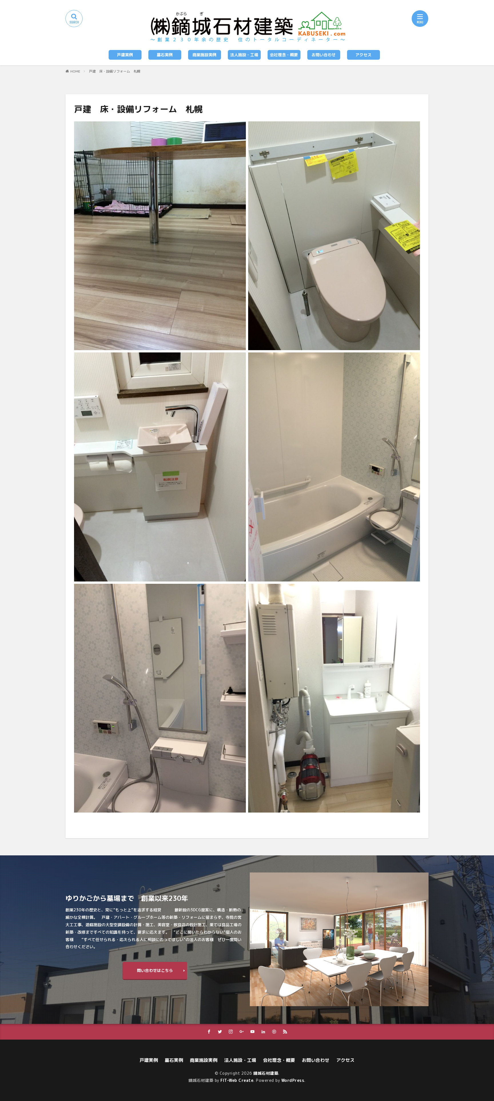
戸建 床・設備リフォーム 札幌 (114, 71)
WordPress (292, 1080)
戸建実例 (125, 54)
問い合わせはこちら (155, 970)
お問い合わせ (324, 54)
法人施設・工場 (244, 54)
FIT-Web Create (236, 1080)
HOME (75, 71)
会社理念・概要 (284, 54)
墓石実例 (165, 54)
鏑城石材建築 (265, 1073)
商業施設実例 (204, 54)
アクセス (363, 54)
